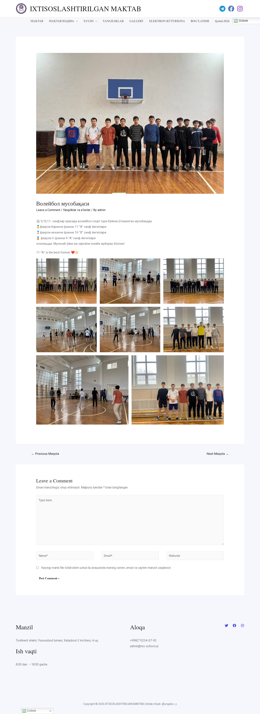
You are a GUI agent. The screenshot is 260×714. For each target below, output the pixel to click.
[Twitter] (226, 625)
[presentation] (76, 21)
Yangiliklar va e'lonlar (76, 210)
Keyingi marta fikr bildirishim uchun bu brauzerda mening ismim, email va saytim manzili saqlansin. (106, 568)
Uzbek (31, 710)
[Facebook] (231, 9)
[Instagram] (240, 9)
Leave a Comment (48, 210)
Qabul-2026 (222, 21)
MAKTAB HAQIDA (61, 21)
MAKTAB (36, 21)
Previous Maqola (45, 454)
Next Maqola (218, 454)
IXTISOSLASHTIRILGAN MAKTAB (85, 8)
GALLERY (136, 21)
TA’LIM (88, 21)
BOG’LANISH (200, 21)
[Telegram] (223, 9)
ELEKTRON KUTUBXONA (167, 21)
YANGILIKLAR (113, 21)
